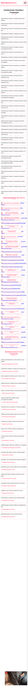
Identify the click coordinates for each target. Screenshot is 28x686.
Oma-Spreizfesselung (9, 236)
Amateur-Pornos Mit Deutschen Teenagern (11, 213)
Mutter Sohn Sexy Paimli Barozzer (11, 322)
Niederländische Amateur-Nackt (12, 332)
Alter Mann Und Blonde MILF (11, 317)
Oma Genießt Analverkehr (11, 203)
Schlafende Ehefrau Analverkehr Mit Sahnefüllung (12, 279)
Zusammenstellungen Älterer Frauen (11, 275)
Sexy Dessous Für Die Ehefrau (12, 327)
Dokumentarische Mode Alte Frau (12, 226)
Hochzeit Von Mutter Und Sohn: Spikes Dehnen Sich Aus (11, 344)
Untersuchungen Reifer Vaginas (11, 312)
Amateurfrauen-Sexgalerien (12, 231)
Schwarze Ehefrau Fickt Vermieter (12, 303)
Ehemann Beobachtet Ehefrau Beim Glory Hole (12, 337)
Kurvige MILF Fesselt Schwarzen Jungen (12, 241)
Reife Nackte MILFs (9, 3)
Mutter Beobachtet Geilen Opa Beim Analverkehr (12, 246)
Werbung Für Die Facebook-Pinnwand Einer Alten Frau (12, 218)
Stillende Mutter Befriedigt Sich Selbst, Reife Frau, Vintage (12, 254)
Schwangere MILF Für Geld (11, 208)
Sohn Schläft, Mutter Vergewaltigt (11, 270)
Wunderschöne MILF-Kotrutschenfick (12, 298)
